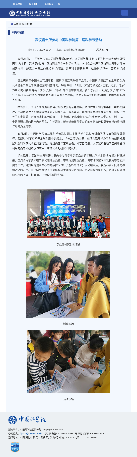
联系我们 (33, 4)
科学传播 (27, 24)
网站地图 (18, 4)
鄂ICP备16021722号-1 (32, 433)
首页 (16, 24)
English (49, 4)
